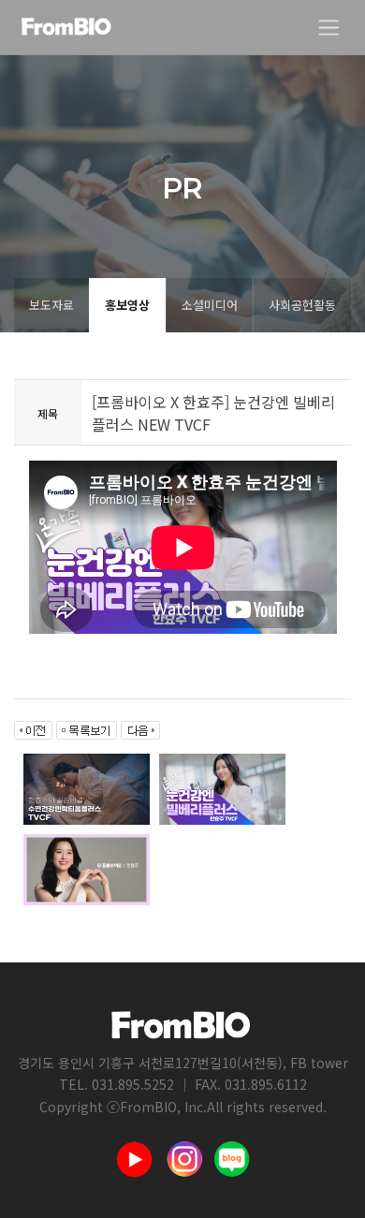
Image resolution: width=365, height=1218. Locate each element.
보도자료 (51, 305)
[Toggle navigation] (329, 27)
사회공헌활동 (302, 305)
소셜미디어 (210, 305)
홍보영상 (127, 305)
